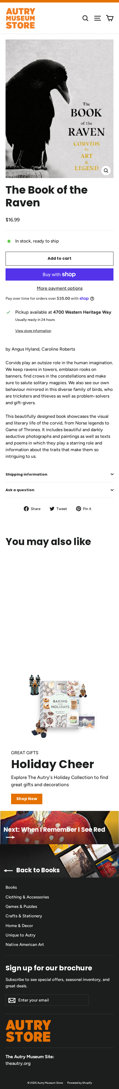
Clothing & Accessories (27, 897)
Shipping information (26, 474)
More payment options (59, 288)
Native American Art (25, 944)
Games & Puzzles (21, 906)
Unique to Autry (20, 935)
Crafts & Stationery (24, 915)
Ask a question (20, 490)
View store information (33, 331)
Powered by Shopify (79, 1083)
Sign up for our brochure (49, 967)
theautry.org (18, 1063)
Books (11, 887)
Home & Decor (19, 925)
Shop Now (26, 798)
